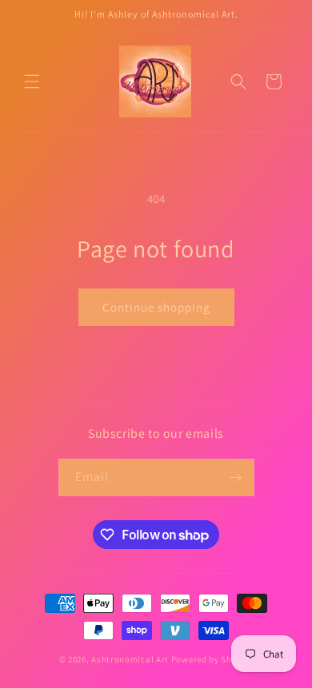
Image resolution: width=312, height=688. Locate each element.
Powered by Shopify (212, 659)
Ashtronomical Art (130, 659)
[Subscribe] (236, 477)
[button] (32, 81)
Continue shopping (156, 307)
